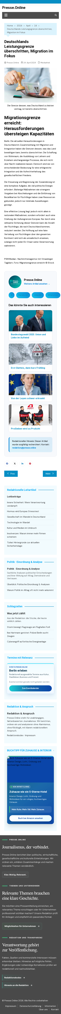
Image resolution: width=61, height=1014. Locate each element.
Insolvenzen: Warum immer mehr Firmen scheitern (26, 535)
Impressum (30, 735)
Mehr (48, 473)
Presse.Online (13, 7)
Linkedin (22, 463)
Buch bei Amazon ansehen (30, 818)
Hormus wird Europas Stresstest (23, 511)
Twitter (15, 463)
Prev (12, 473)
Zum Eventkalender (30, 688)
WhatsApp (53, 295)
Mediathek (45, 62)
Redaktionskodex (15, 735)
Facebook (23, 295)
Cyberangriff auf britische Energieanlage (26, 641)
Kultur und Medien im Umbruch (22, 528)
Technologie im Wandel (18, 522)
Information (50, 1006)
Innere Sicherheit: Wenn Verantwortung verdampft (26, 504)
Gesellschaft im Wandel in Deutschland (26, 516)
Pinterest (30, 463)
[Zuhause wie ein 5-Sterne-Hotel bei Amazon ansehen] (30, 770)
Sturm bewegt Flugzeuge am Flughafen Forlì (28, 627)
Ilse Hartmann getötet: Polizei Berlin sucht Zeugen (27, 634)
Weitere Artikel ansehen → (37, 283)
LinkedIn (38, 295)
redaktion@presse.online (24, 447)
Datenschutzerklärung (30, 1006)
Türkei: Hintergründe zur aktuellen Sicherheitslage (23, 544)
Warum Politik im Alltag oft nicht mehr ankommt (30, 590)
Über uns (43, 1009)
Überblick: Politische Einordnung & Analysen (28, 584)
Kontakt (55, 1009)
